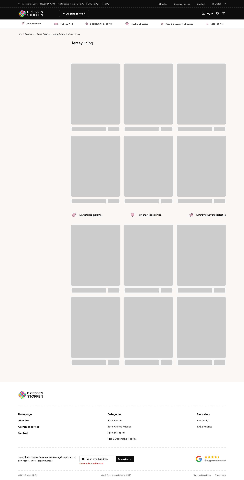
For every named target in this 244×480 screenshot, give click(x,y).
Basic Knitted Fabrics (101, 23)
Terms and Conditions (202, 475)
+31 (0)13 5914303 (47, 4)
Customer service (182, 4)
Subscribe (123, 459)
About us (163, 4)
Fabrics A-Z (66, 23)
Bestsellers (203, 414)
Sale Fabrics (217, 23)
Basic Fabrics (43, 34)
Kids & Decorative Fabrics (179, 23)
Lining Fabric (59, 34)
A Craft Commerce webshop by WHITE (116, 475)
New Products (34, 23)
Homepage (25, 414)
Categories (114, 414)
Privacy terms (220, 475)
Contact (201, 4)
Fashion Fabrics (139, 23)
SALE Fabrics (204, 426)
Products (29, 34)
